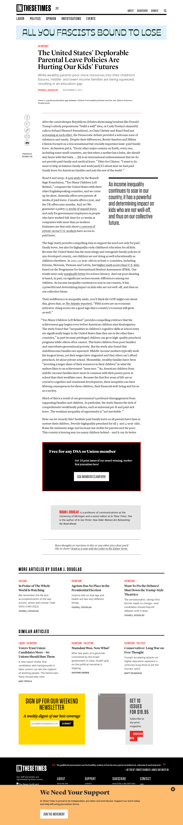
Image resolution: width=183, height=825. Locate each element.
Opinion (51, 18)
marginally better (75, 274)
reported (78, 303)
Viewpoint (43, 46)
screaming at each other (57, 135)
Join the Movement (54, 814)
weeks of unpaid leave (80, 209)
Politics (35, 18)
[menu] (57, 8)
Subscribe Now (136, 736)
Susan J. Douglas (48, 90)
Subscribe (142, 11)
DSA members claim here (91, 476)
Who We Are (62, 783)
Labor (20, 18)
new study (74, 178)
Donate (154, 11)
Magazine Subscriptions (123, 783)
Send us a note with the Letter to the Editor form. (99, 548)
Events (90, 18)
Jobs (142, 784)
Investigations (71, 18)
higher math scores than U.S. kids (118, 265)
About (131, 11)
